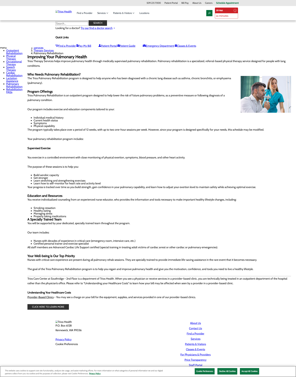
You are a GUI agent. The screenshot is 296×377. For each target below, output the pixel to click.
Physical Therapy (11, 57)
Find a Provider (84, 13)
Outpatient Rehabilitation (14, 52)
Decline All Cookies (227, 371)
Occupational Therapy (14, 63)
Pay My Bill (84, 46)
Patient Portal (171, 3)
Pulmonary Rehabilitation (14, 85)
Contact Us (195, 328)
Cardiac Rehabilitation (14, 74)
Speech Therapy (11, 68)
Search (97, 22)
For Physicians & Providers (195, 354)
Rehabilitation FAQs (14, 91)
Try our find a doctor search (97, 28)
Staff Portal (195, 365)
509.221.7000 (154, 3)
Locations (144, 13)
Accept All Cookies (249, 371)
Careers (208, 3)
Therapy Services (44, 50)
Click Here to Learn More (48, 306)
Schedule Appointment (227, 3)
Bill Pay (185, 3)
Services (101, 13)
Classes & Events (186, 46)
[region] (148, 371)
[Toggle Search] (209, 13)
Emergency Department (160, 46)
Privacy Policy (64, 339)
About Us (196, 3)
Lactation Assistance (12, 80)
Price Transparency (195, 359)
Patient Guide (127, 46)
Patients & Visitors (123, 13)
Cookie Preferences (204, 371)
